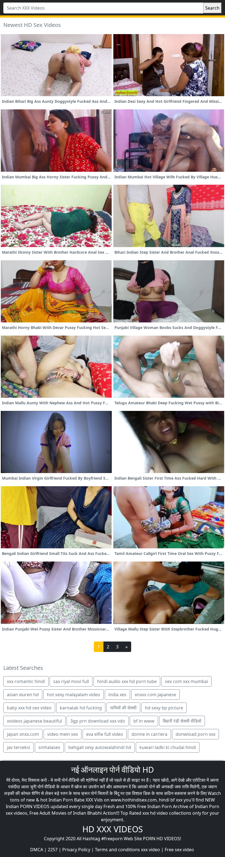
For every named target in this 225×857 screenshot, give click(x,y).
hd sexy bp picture (164, 708)
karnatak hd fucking (81, 708)
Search (212, 8)
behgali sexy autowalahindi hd (99, 747)
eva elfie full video (104, 734)
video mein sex (62, 734)
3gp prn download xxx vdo (97, 721)
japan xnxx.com (23, 734)
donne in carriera (149, 734)
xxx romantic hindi (26, 681)
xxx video (150, 850)
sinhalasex (49, 747)
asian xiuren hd (23, 695)
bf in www (143, 721)
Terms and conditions (117, 850)
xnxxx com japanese (155, 695)
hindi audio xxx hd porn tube (127, 681)
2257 (53, 850)
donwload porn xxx (195, 734)
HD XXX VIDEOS (112, 829)
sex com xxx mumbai (186, 681)
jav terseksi (18, 747)
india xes (117, 695)
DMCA (36, 850)
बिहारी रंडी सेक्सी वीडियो (182, 721)
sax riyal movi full (71, 681)
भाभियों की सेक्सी (123, 708)
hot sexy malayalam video (73, 695)
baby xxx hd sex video (29, 708)
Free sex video (179, 850)
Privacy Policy (76, 850)
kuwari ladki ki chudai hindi (167, 747)
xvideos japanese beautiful (34, 721)
